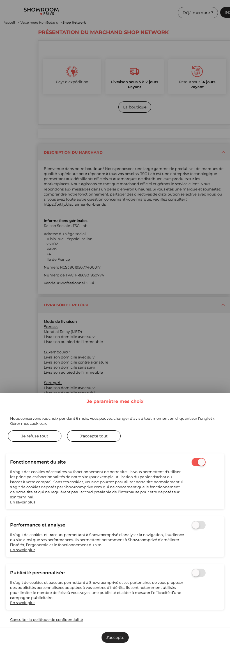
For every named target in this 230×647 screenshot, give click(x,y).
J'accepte (115, 637)
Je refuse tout (34, 436)
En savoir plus (22, 502)
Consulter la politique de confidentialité (46, 619)
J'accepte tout (94, 436)
